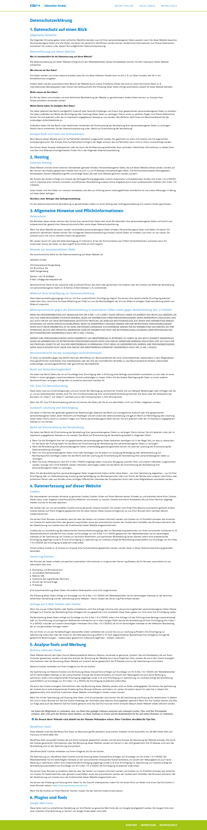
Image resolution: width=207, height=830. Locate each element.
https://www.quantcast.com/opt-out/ (70, 785)
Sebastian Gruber (55, 5)
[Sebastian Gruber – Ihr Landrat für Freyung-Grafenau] (35, 5)
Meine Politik (124, 5)
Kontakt (131, 825)
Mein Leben (147, 5)
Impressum (148, 825)
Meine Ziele (169, 5)
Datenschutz (168, 825)
